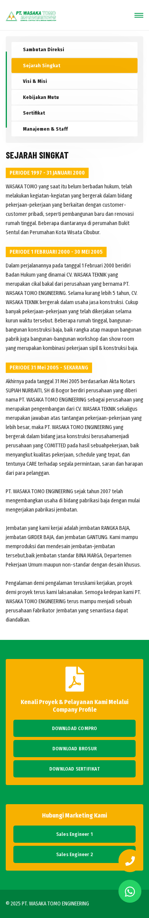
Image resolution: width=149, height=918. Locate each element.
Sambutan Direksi (43, 49)
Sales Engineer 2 (74, 854)
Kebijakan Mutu (41, 97)
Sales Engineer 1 (74, 834)
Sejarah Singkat (41, 65)
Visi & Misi (35, 81)
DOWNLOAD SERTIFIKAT (74, 769)
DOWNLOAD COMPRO (74, 728)
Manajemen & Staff (45, 129)
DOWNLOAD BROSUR (74, 748)
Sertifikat (34, 113)
